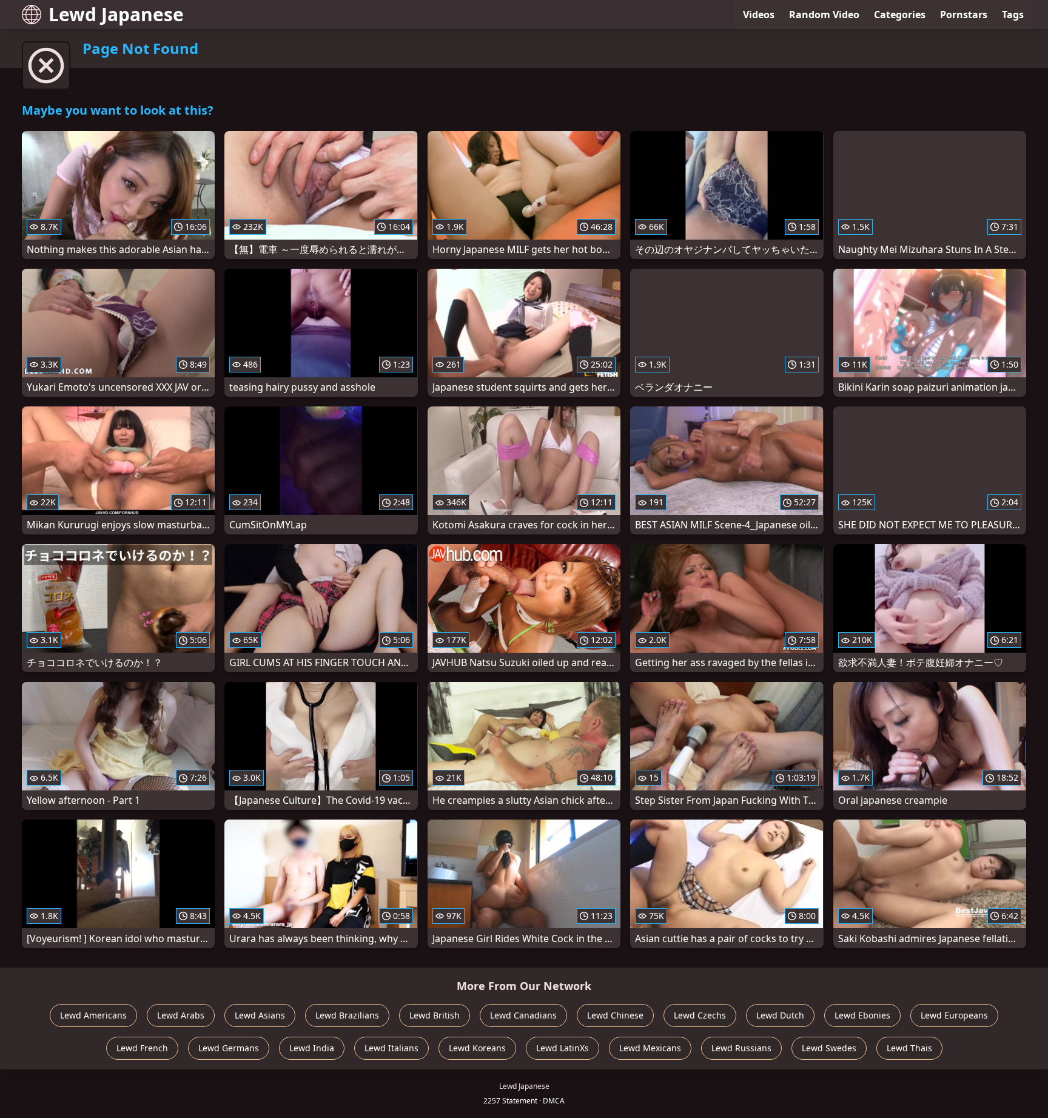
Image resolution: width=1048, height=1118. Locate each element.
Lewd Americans (93, 1015)
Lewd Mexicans (650, 1048)
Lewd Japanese (116, 14)
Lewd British (434, 1015)
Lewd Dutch (780, 1015)
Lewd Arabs (180, 1015)
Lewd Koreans (477, 1048)
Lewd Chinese (615, 1015)
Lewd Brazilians (347, 1015)
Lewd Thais (909, 1048)
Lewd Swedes (829, 1048)
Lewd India (311, 1048)
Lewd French (142, 1048)
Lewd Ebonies (862, 1015)
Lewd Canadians (523, 1015)
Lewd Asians (260, 1015)
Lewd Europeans (954, 1015)
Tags (1013, 14)
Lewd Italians (391, 1048)
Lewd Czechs (700, 1015)
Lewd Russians (741, 1048)
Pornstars (963, 14)
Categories (899, 14)
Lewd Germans (228, 1048)
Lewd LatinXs (562, 1048)
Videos (758, 14)
